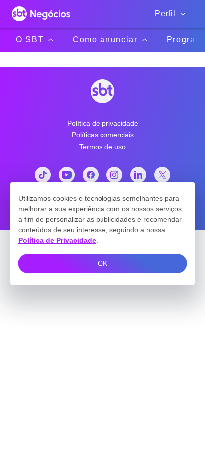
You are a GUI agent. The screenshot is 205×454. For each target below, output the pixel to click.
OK (102, 263)
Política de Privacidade (57, 240)
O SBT (30, 39)
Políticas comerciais (103, 135)
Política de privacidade (102, 123)
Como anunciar (105, 39)
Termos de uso (102, 147)
